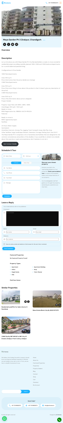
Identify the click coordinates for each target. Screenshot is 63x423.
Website (6, 236)
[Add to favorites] (4, 44)
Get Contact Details (10, 144)
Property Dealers (37, 368)
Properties (36, 366)
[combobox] (31, 156)
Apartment (15, 267)
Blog (34, 371)
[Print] (12, 44)
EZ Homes (58, 414)
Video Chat (26, 162)
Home (34, 357)
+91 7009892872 (53, 3)
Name (5, 229)
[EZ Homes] (6, 3)
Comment (6, 209)
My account (36, 385)
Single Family (15, 272)
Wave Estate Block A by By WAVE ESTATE (46, 310)
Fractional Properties (39, 363)
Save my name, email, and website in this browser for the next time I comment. (26, 244)
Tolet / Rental (38, 272)
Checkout (35, 382)
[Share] (16, 44)
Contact (35, 374)
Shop (35, 269)
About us (35, 360)
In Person (16, 162)
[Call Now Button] (59, 420)
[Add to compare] (8, 44)
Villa (13, 274)
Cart (34, 379)
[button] (60, 3)
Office (13, 269)
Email (34, 229)
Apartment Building (39, 267)
